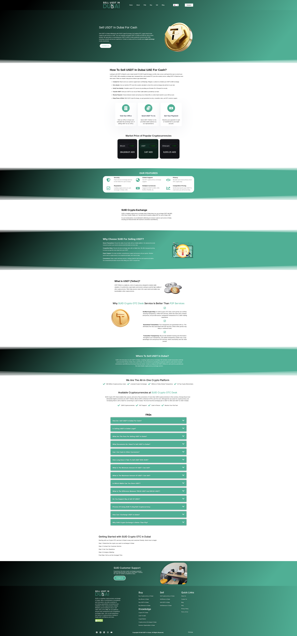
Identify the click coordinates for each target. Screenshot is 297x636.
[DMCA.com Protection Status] (99, 621)
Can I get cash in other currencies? (126, 452)
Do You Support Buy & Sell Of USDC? (126, 499)
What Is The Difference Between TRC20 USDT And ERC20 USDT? (136, 491)
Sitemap (190, 632)
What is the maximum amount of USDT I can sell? (131, 475)
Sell (157, 5)
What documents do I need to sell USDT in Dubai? (131, 444)
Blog (163, 5)
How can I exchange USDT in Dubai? (126, 515)
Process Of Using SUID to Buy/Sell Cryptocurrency (131, 507)
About (138, 5)
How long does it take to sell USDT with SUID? (130, 460)
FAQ (145, 5)
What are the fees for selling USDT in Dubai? (130, 436)
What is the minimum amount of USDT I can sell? (131, 468)
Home (131, 5)
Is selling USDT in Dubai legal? (124, 428)
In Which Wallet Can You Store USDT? (127, 483)
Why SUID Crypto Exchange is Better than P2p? (130, 522)
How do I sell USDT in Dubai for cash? (127, 421)
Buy (151, 5)
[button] (148, 420)
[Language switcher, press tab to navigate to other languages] (176, 5)
